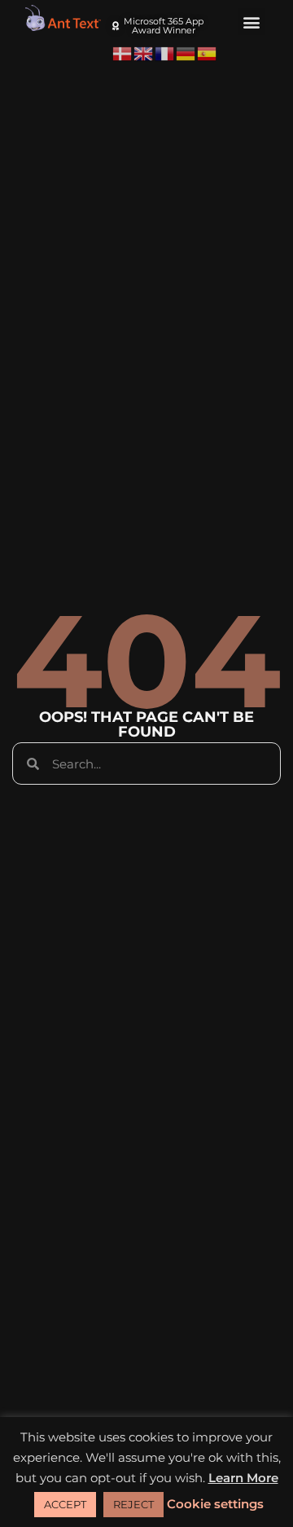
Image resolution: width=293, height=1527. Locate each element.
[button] (251, 21)
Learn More (243, 1477)
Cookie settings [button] (215, 1504)
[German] (186, 53)
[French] (165, 53)
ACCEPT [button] (65, 1504)
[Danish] (122, 53)
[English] (144, 53)
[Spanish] (207, 53)
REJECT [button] (133, 1504)
